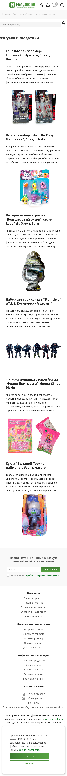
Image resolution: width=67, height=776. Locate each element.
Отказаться (29, 763)
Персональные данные (33, 607)
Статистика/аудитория (33, 611)
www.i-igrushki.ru (54, 718)
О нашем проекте (33, 598)
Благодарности (33, 616)
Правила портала (33, 602)
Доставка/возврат (33, 647)
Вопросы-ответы (33, 629)
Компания (33, 592)
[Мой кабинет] (48, 5)
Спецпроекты (33, 665)
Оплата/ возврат (33, 642)
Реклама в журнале (33, 669)
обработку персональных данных (42, 575)
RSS (63, 23)
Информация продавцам (33, 655)
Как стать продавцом (34, 660)
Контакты (33, 702)
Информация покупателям (33, 624)
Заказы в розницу (33, 638)
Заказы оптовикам (33, 633)
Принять (29, 755)
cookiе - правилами (29, 749)
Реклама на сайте (33, 674)
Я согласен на (35, 575)
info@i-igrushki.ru (36, 698)
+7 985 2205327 (36, 694)
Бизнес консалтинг (33, 678)
